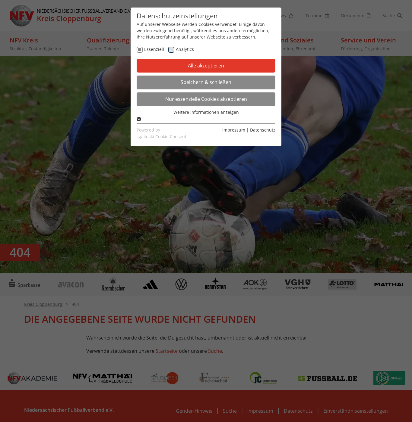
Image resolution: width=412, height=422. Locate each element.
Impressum (233, 130)
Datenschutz (262, 130)
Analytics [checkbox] (185, 49)
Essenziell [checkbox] (154, 49)
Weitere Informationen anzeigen (206, 112)
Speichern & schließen (206, 82)
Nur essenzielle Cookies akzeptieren (206, 99)
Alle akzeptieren (206, 65)
